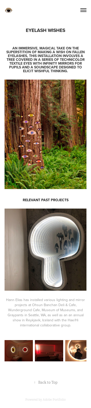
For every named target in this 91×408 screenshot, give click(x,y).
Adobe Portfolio (54, 400)
